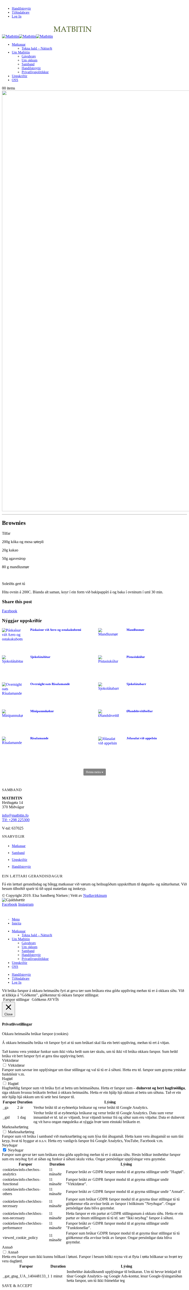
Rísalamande (39, 738)
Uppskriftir (19, 76)
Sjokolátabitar (40, 657)
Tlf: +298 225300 (16, 820)
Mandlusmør (135, 630)
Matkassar (19, 44)
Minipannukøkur (42, 711)
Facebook (9, 611)
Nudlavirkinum (95, 895)
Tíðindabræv (21, 12)
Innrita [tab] (16, 923)
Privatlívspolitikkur (35, 72)
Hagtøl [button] (7, 1079)
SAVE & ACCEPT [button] (17, 1286)
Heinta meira (93, 772)
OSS (15, 80)
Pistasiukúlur (135, 657)
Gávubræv (29, 56)
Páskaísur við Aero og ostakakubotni (55, 630)
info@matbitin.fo (15, 815)
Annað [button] (7, 1247)
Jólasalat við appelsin (141, 738)
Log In (16, 16)
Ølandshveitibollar (139, 711)
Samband (28, 64)
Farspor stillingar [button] (16, 999)
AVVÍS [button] (53, 999)
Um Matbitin (21, 52)
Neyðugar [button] (9, 1145)
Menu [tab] (16, 919)
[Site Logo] (47, 36)
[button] (5, 911)
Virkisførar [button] (10, 1060)
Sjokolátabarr (136, 684)
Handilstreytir (21, 8)
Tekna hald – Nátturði (37, 48)
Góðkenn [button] (39, 999)
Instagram (25, 904)
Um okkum (29, 60)
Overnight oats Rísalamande (50, 684)
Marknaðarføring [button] (15, 1127)
